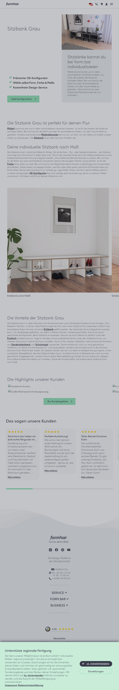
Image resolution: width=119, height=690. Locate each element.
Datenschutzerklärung (30, 685)
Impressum (11, 685)
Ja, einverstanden (33, 675)
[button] (96, 664)
